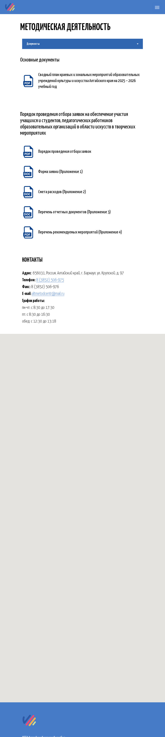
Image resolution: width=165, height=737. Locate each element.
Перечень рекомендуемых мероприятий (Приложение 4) (80, 232)
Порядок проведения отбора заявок (64, 152)
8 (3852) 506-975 (50, 280)
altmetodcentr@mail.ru (48, 294)
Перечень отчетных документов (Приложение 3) (74, 212)
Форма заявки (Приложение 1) (60, 172)
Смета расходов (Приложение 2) (62, 192)
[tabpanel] (82, 59)
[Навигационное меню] (157, 7)
